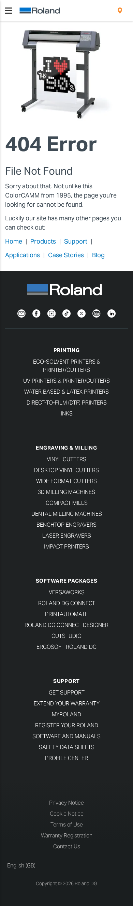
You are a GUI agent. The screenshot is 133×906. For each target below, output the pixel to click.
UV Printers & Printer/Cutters (66, 380)
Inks (67, 413)
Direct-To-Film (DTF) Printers (67, 402)
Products (43, 241)
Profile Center (66, 758)
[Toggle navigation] (8, 10)
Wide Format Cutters (66, 481)
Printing (67, 350)
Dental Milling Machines (66, 513)
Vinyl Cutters (66, 459)
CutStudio (66, 636)
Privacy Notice (66, 802)
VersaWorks (67, 592)
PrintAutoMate (66, 614)
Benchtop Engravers (66, 524)
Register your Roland (66, 725)
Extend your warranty (67, 703)
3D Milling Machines (66, 492)
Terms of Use (66, 824)
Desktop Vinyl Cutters (66, 470)
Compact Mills (67, 503)
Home (13, 241)
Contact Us (66, 846)
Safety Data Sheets (66, 747)
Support (75, 241)
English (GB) (21, 865)
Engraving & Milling (66, 447)
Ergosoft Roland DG (66, 647)
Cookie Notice (67, 813)
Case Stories (66, 255)
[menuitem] (120, 11)
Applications (22, 255)
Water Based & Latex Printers (66, 391)
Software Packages (67, 581)
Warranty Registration (66, 835)
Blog (98, 255)
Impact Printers (66, 546)
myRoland (66, 714)
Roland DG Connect (66, 603)
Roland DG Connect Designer (66, 625)
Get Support (67, 692)
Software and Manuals (66, 736)
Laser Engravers (66, 535)
